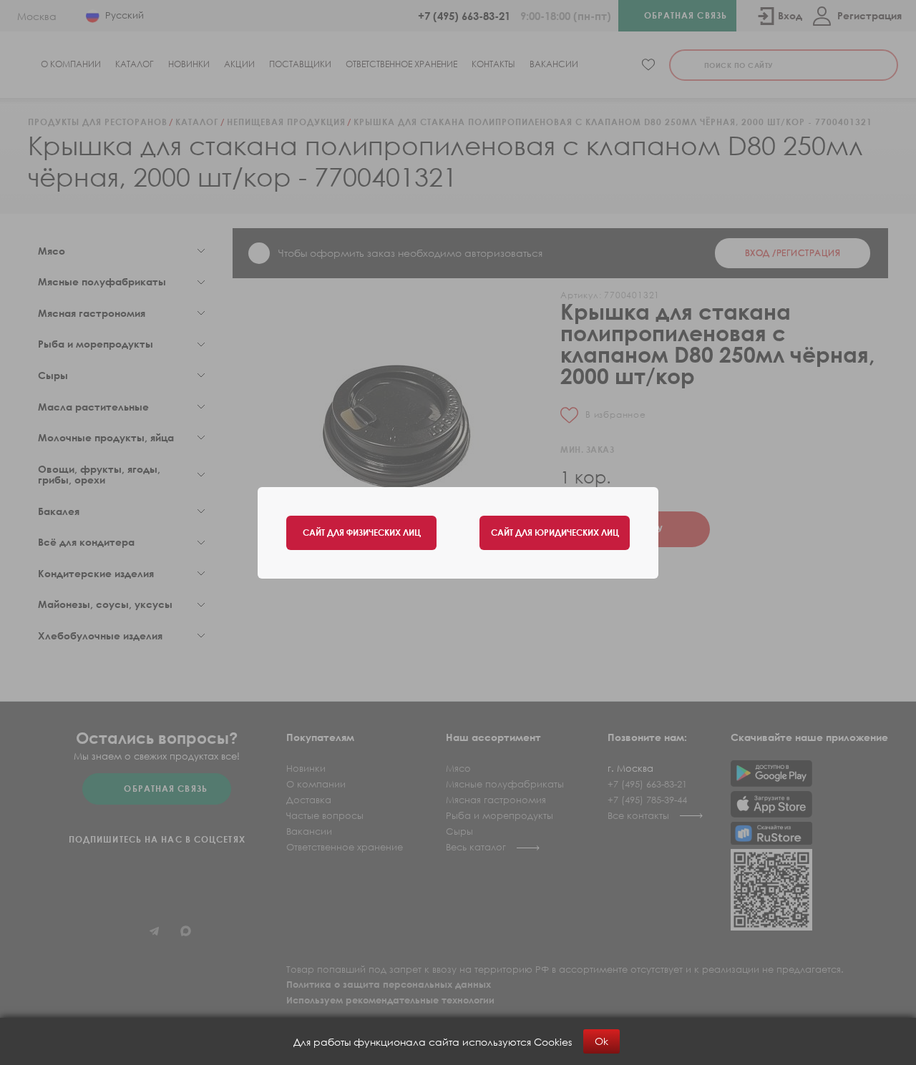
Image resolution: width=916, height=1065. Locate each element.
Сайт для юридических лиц (555, 532)
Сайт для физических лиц (362, 532)
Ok (601, 1041)
